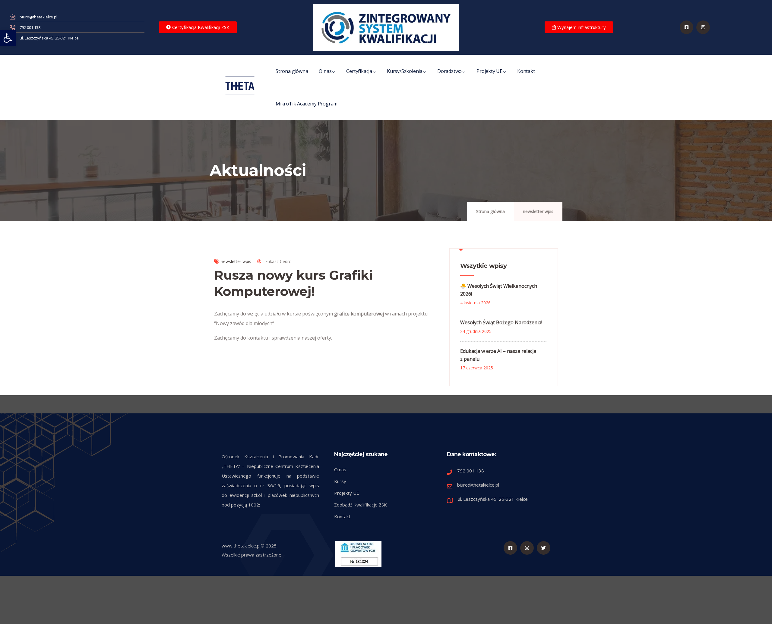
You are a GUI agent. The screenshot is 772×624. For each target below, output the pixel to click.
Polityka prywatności (484, 614)
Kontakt (526, 71)
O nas (325, 71)
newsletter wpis (538, 211)
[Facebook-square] (686, 27)
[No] (764, 615)
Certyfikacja (359, 71)
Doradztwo (449, 71)
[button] (8, 38)
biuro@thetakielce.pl (478, 485)
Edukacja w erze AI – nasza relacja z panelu (498, 355)
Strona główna (292, 71)
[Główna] (240, 86)
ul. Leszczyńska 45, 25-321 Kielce (493, 499)
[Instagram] (527, 548)
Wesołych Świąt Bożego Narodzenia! (501, 322)
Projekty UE (489, 71)
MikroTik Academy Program (306, 103)
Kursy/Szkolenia (404, 71)
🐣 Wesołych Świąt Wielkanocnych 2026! (498, 290)
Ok (452, 614)
